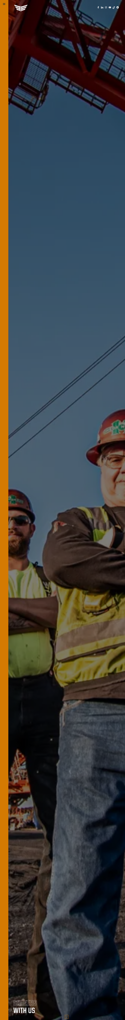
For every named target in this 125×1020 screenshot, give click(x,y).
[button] (4, 4)
